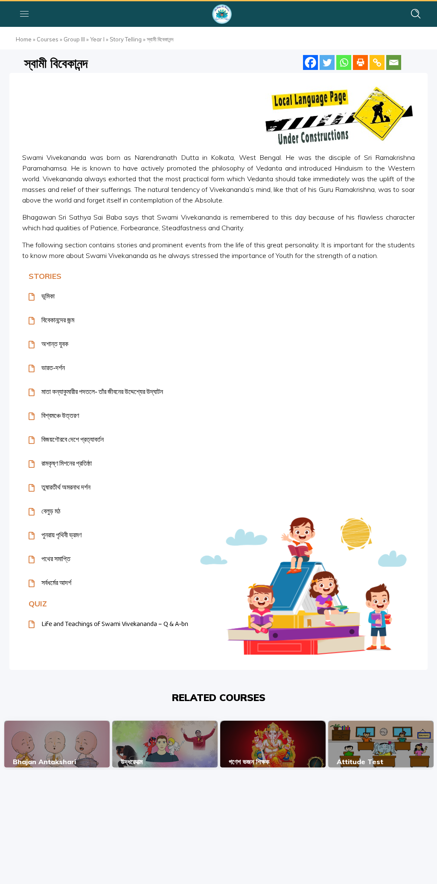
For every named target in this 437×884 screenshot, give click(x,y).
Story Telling (126, 39)
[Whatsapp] (343, 62)
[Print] (360, 62)
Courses (47, 39)
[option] (57, 744)
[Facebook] (310, 62)
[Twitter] (327, 62)
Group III (74, 39)
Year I (97, 39)
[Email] (393, 62)
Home (24, 39)
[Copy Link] (377, 62)
